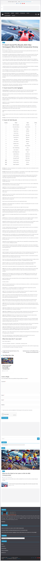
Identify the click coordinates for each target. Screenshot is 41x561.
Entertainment (7, 15)
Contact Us (3, 546)
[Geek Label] (2, 14)
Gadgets (17, 13)
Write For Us (3, 552)
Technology (22, 13)
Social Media (7, 13)
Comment (3, 381)
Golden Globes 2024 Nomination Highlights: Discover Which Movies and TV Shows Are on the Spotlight (18, 532)
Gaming (12, 13)
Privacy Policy (3, 548)
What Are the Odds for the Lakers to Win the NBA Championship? (6, 367)
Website (2, 404)
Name (2, 395)
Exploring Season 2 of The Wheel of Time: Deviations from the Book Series (30, 351)
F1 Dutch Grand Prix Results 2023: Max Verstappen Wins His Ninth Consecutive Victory (23, 483)
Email (2, 400)
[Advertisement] (21, 8)
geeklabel (10, 477)
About (2, 544)
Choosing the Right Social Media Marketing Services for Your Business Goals (14, 530)
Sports (28, 13)
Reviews (13, 15)
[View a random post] (38, 14)
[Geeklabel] (8, 512)
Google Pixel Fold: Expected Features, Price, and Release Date (11, 351)
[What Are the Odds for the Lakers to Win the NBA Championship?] (7, 358)
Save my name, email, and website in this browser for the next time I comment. (17, 410)
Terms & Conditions (4, 550)
